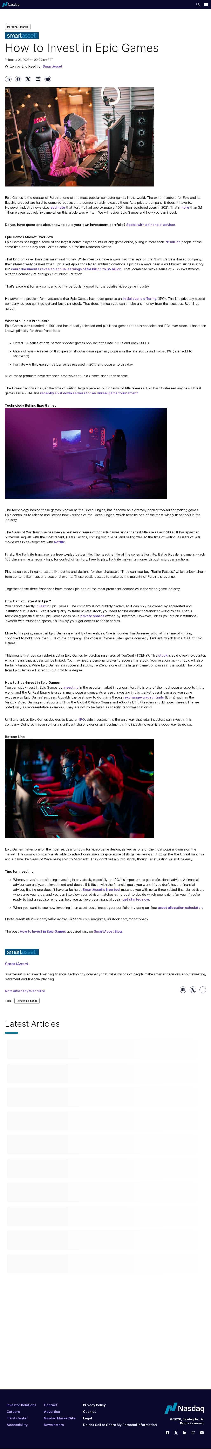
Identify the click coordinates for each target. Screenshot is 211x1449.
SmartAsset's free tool (101, 889)
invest (41, 606)
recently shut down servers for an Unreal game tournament (89, 393)
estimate (57, 207)
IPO (82, 719)
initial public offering (140, 299)
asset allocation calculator (180, 908)
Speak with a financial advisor (150, 225)
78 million (173, 242)
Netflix (59, 542)
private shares (92, 616)
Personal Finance (17, 26)
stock (163, 655)
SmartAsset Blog (108, 931)
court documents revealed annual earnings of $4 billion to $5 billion (66, 269)
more (185, 207)
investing (71, 687)
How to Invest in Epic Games (43, 931)
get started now (136, 899)
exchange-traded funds (144, 697)
